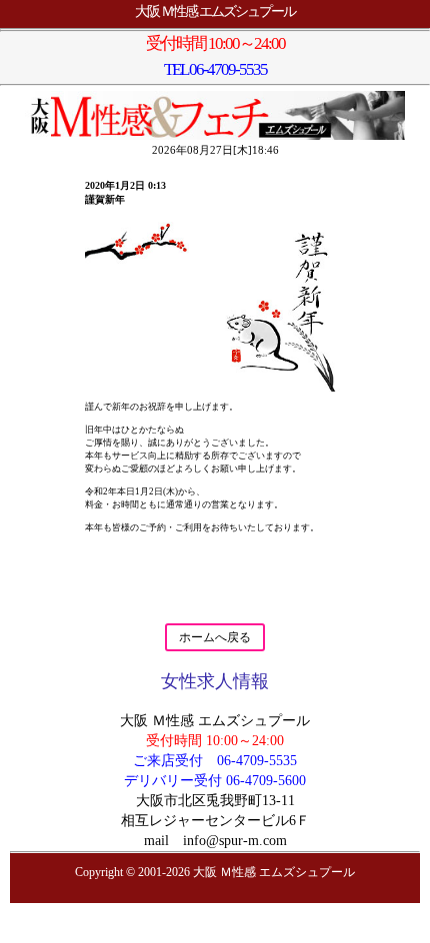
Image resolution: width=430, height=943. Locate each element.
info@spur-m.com (235, 840)
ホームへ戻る (215, 637)
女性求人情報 (215, 681)
